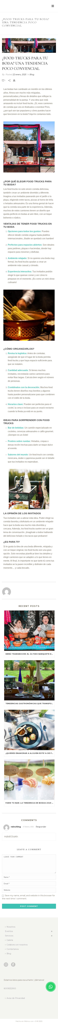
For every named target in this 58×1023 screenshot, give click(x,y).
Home (8, 31)
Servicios (9, 935)
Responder (41, 827)
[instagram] (6, 964)
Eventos (9, 931)
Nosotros (11, 927)
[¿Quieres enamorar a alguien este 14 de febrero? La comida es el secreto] (29, 730)
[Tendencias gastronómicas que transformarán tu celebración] (29, 680)
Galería (10, 940)
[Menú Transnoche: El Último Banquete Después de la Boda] (29, 630)
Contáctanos (13, 949)
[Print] (15, 80)
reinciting (16, 827)
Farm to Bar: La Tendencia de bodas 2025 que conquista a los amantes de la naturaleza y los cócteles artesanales (30, 803)
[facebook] (13, 964)
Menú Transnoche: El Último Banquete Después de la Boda (30, 654)
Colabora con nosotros (17, 944)
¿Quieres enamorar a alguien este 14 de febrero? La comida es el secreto (30, 753)
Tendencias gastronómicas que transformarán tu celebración (30, 704)
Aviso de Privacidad (16, 998)
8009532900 (10, 988)
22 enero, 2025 (19, 74)
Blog (15, 31)
